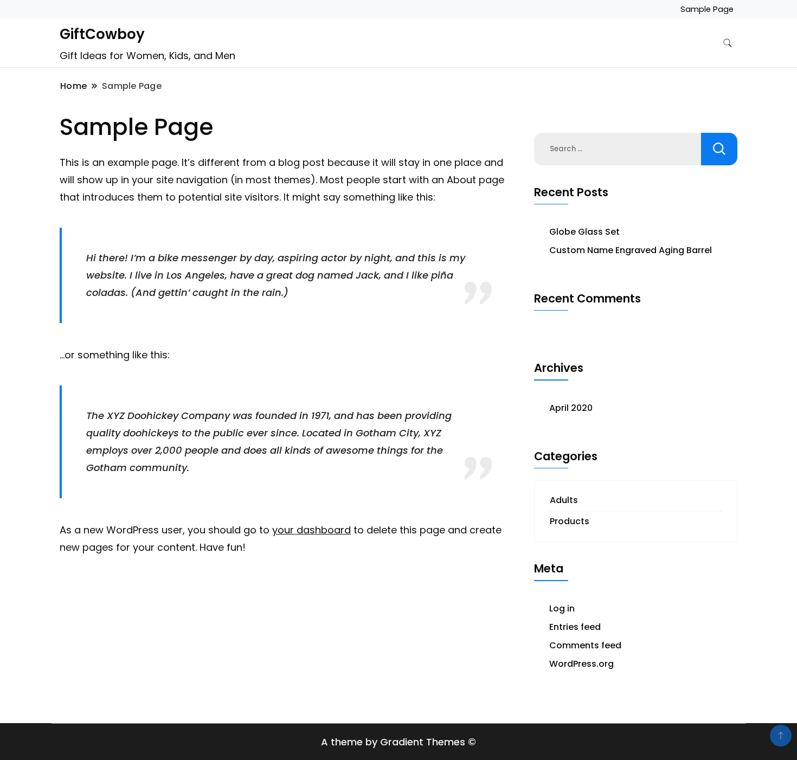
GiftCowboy (102, 34)
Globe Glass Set (584, 232)
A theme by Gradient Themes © (398, 742)
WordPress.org (581, 664)
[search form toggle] (727, 43)
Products (569, 521)
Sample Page (707, 9)
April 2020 (571, 408)
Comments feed (585, 645)
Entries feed (575, 627)
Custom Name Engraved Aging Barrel (630, 250)
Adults (564, 500)
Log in (562, 608)
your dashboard (311, 530)
